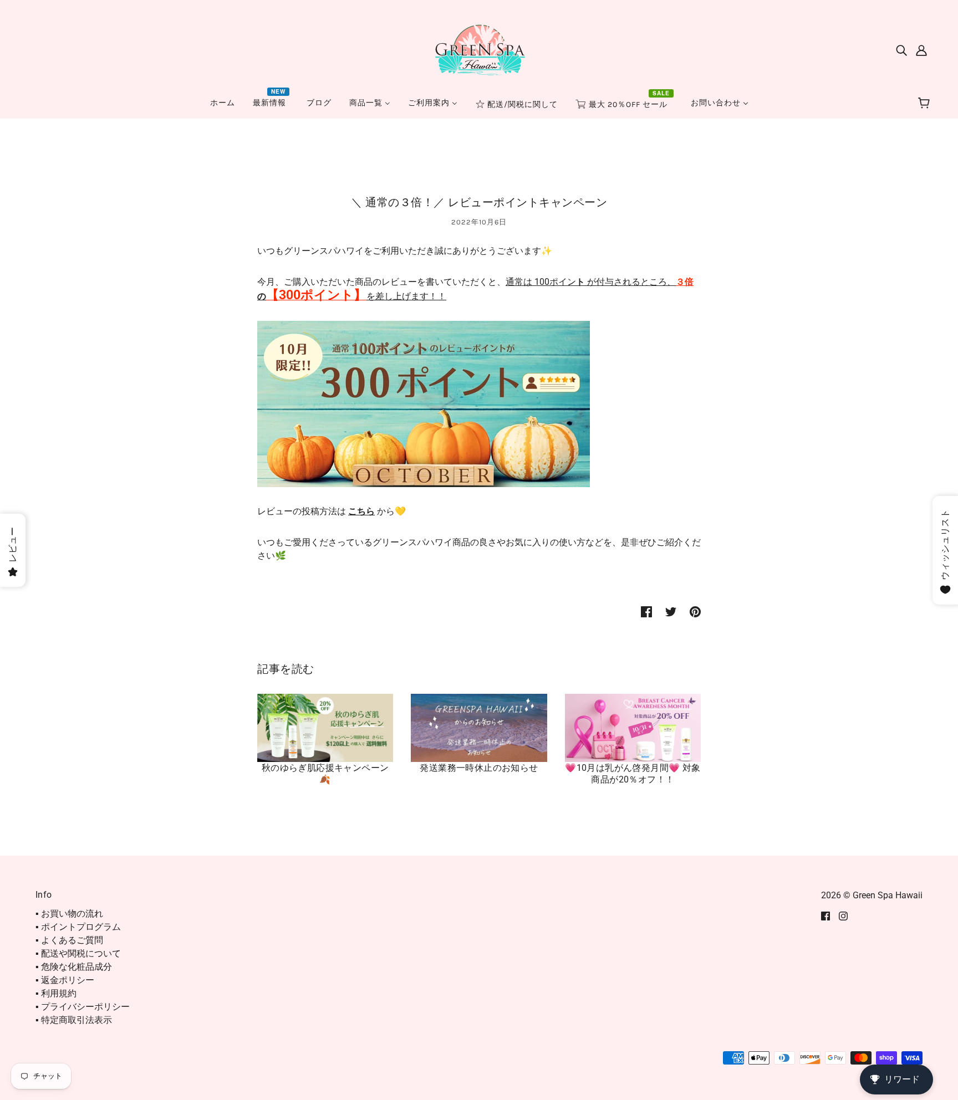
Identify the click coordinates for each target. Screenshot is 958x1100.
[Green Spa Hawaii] (479, 49)
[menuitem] (222, 103)
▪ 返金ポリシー (64, 980)
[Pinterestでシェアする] (695, 611)
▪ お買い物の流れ (69, 913)
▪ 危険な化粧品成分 (73, 966)
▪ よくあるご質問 (69, 940)
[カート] (925, 103)
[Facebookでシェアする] (646, 611)
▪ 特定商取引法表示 (73, 1020)
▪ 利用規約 (56, 993)
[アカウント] (921, 50)
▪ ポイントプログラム (78, 927)
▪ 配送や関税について (78, 953)
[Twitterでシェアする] (671, 611)
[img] (901, 50)
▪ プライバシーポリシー (82, 1006)
